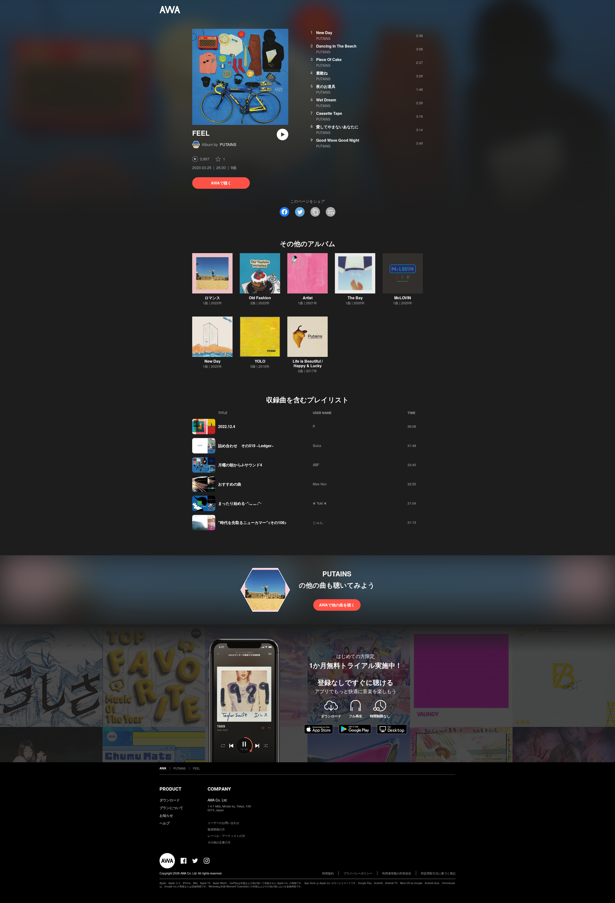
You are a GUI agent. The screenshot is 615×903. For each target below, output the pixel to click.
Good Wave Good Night (337, 140)
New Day (324, 32)
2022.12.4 (226, 426)
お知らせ (166, 815)
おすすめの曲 (229, 484)
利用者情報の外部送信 (396, 873)
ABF (316, 464)
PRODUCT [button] (170, 789)
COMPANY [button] (219, 789)
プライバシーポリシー (358, 873)
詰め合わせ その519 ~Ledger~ (246, 445)
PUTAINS (228, 144)
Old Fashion (260, 297)
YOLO (260, 361)
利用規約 (328, 873)
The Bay (355, 297)
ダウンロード (170, 800)
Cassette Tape (329, 113)
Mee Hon (320, 484)
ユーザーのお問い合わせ (223, 823)
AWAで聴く (221, 183)
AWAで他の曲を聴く (337, 605)
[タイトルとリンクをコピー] (315, 212)
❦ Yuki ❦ (320, 503)
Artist (308, 297)
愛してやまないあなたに (337, 126)
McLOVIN (402, 297)
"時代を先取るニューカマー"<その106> (252, 522)
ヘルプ (165, 823)
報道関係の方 (216, 829)
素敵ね (322, 73)
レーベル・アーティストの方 (226, 836)
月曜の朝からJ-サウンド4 (240, 465)
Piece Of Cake (329, 59)
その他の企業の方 (219, 842)
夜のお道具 (325, 86)
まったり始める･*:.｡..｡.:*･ (240, 503)
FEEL (196, 768)
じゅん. (318, 522)
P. (314, 426)
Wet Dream (326, 100)
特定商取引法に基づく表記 (438, 873)
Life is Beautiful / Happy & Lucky (308, 363)
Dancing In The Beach (336, 46)
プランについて (171, 807)
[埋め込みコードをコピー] (330, 212)
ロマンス (212, 297)
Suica (317, 445)
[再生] (282, 134)
